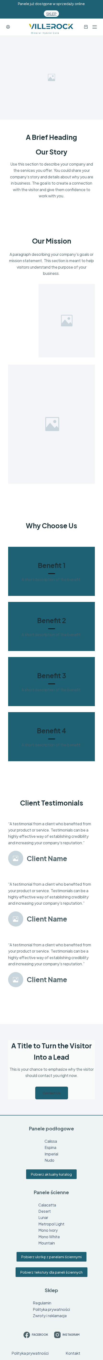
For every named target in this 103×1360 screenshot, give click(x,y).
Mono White (49, 1236)
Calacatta (47, 1204)
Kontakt (73, 1353)
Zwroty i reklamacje (50, 1315)
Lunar (43, 1217)
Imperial (51, 1153)
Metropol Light (51, 1223)
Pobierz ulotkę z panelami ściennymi (51, 1256)
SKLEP (51, 13)
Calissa (51, 1141)
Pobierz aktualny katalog (51, 1174)
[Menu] (94, 27)
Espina (50, 1147)
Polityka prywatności (51, 1309)
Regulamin (42, 1302)
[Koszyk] (84, 27)
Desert (44, 1211)
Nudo (49, 1160)
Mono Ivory (48, 1230)
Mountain (46, 1242)
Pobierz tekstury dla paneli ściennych (51, 1272)
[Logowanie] (8, 27)
